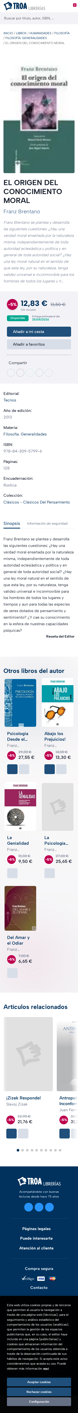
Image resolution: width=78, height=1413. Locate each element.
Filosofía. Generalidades (26, 38)
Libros (21, 33)
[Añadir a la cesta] (12, 769)
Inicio (8, 33)
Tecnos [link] (9, 400)
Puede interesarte (36, 1238)
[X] (39, 1207)
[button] (18, 1150)
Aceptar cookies (39, 1382)
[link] (24, 769)
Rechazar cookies (39, 1392)
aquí (46, 1368)
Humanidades (40, 33)
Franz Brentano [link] (21, 211)
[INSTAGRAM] (28, 1207)
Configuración (39, 1402)
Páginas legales (36, 1228)
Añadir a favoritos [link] (29, 344)
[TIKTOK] (49, 1207)
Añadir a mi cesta (28, 331)
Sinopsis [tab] (11, 523)
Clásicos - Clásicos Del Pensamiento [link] (36, 502)
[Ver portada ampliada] (39, 113)
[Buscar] (71, 18)
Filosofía (62, 33)
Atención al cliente (36, 1248)
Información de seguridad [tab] (47, 523)
